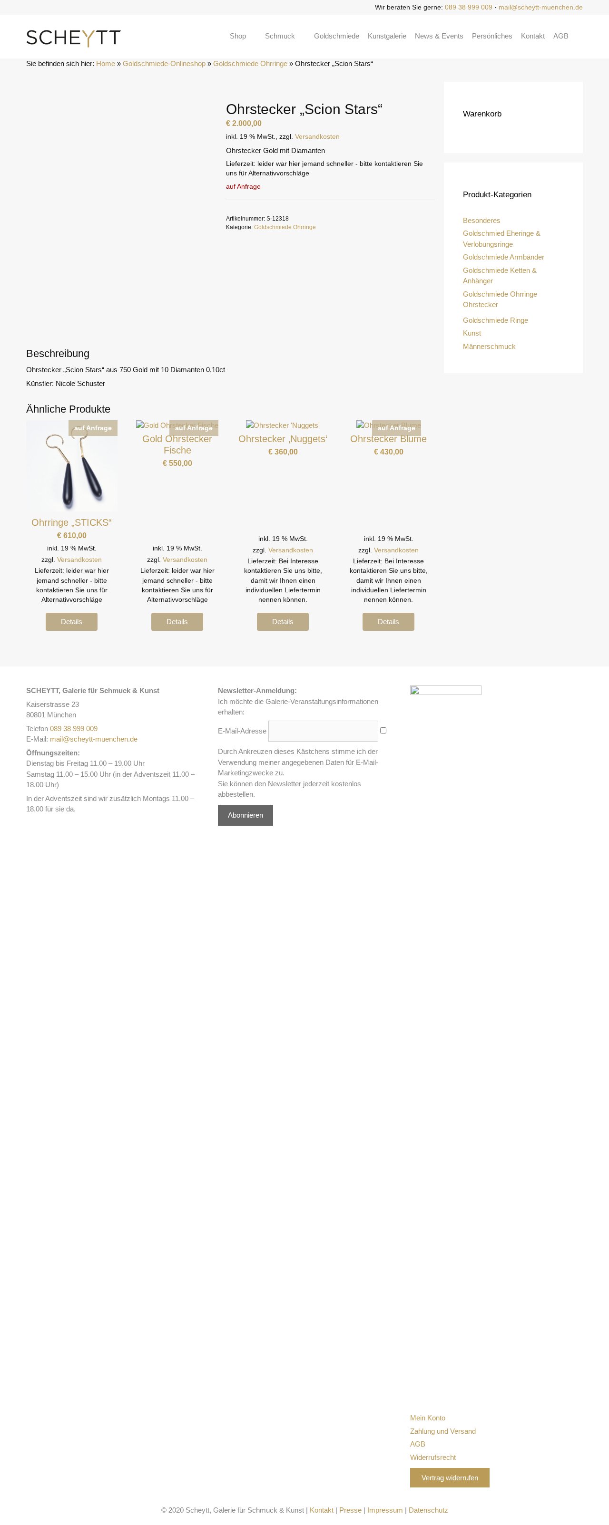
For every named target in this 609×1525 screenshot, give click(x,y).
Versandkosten (317, 136)
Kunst (472, 333)
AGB (561, 36)
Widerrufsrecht (433, 1457)
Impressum (385, 1510)
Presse (350, 1510)
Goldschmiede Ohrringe (250, 63)
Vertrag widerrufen (450, 1478)
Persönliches (492, 36)
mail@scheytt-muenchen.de (541, 7)
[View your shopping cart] (580, 36)
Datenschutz (428, 1510)
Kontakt (533, 36)
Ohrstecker (480, 304)
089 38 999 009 (468, 7)
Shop (238, 36)
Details (71, 622)
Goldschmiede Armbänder (503, 257)
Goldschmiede (336, 36)
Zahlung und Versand (443, 1431)
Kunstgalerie (387, 36)
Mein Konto (427, 1418)
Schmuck (280, 36)
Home (105, 63)
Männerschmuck (489, 346)
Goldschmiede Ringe (495, 320)
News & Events (439, 36)
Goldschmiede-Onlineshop (164, 63)
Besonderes (482, 220)
